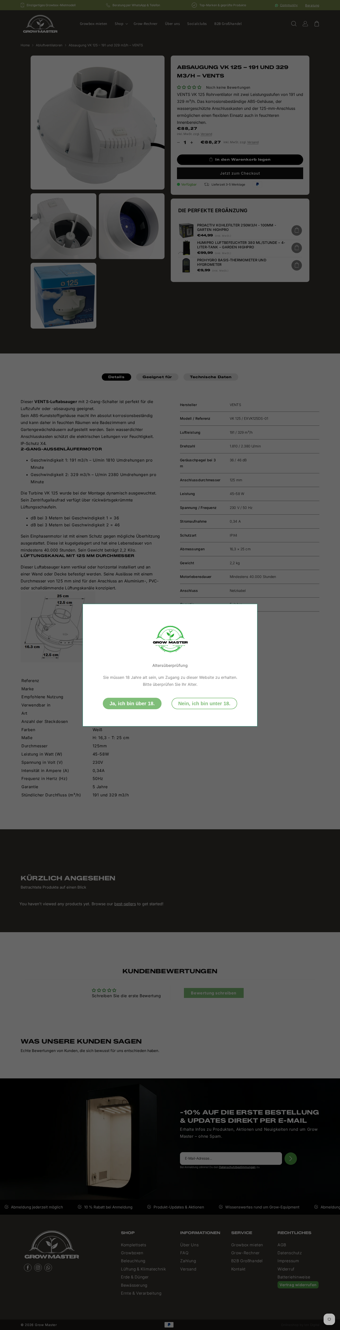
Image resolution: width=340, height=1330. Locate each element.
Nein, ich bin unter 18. (204, 703)
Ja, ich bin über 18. (132, 703)
